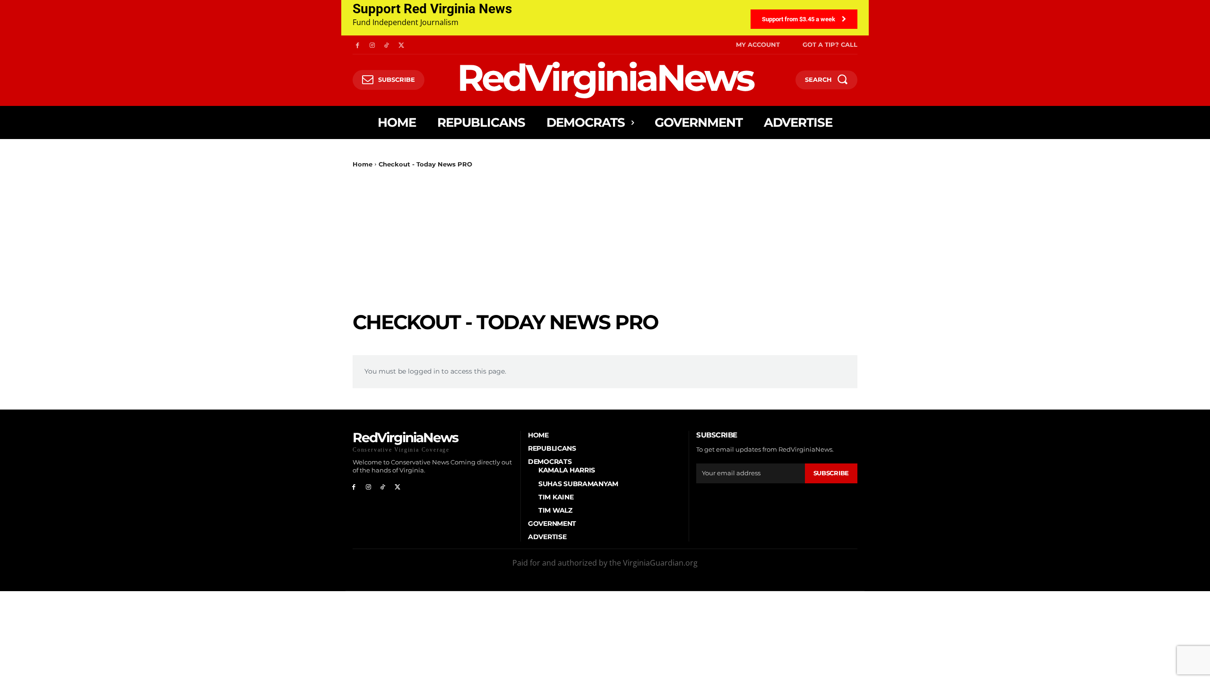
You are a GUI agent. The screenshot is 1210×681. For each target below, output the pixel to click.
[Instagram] (372, 45)
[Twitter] (401, 45)
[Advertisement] (605, 239)
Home (362, 164)
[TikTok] (387, 45)
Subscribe (831, 473)
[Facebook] (358, 45)
